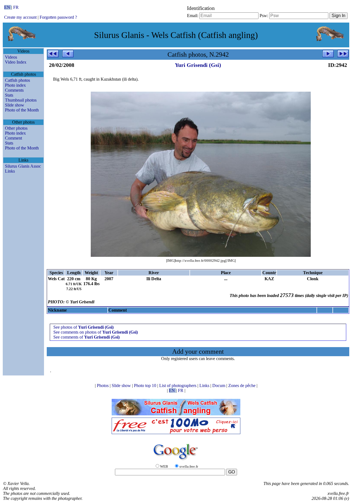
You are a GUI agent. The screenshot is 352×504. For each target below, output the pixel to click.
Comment (13, 138)
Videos (11, 57)
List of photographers (178, 385)
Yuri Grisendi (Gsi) (198, 65)
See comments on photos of (95, 332)
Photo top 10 (145, 385)
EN (7, 7)
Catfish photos (17, 80)
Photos (103, 385)
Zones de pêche (242, 385)
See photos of (83, 327)
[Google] (176, 460)
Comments (14, 90)
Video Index (15, 62)
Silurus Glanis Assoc (23, 166)
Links (10, 171)
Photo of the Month (22, 110)
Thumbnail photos (21, 100)
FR (16, 7)
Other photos (16, 128)
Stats (9, 95)
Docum (219, 385)
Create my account (20, 17)
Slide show (14, 105)
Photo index (15, 85)
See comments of (86, 337)
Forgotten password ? (58, 17)
